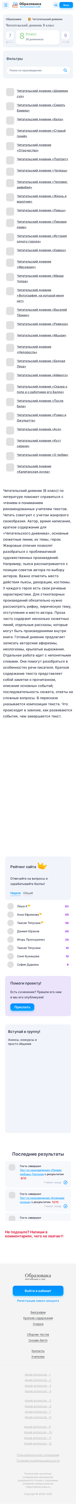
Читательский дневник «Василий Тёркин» (42, 312)
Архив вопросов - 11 (37, 1438)
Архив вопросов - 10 (38, 1432)
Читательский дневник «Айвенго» (42, 375)
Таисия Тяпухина (29, 923)
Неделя (15, 893)
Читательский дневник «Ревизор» (42, 324)
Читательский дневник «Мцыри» (41, 335)
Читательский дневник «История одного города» (42, 238)
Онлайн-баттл (38, 1340)
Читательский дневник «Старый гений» (41, 133)
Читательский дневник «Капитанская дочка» (34, 469)
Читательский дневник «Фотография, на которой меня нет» (40, 295)
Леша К (22, 906)
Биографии (38, 1312)
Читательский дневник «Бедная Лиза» (41, 363)
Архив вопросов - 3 (38, 1385)
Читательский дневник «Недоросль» (34, 349)
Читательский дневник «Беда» (40, 119)
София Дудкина (28, 964)
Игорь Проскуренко (31, 939)
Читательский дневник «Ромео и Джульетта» (41, 417)
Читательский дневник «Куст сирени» (39, 443)
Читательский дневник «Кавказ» (41, 250)
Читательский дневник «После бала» (40, 403)
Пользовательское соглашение (38, 1455)
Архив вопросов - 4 (38, 1391)
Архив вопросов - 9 (37, 1426)
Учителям (38, 1356)
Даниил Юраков (28, 931)
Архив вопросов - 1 (38, 1374)
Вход (66, 5)
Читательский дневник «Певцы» (41, 210)
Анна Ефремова (28, 914)
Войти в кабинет (38, 1291)
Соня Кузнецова (28, 956)
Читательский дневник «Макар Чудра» (40, 278)
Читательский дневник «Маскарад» (34, 264)
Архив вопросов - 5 (38, 1400)
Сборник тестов (38, 1334)
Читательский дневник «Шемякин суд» (42, 93)
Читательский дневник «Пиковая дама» (42, 224)
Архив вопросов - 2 (38, 1380)
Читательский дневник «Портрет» (42, 159)
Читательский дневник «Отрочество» (34, 147)
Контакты (38, 1351)
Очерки (38, 1324)
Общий (28, 893)
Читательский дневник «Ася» (39, 429)
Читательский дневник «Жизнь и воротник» (41, 198)
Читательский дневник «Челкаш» (42, 170)
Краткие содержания (38, 1318)
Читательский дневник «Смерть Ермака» (41, 107)
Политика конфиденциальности (38, 1460)
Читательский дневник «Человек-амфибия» (42, 184)
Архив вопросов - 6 (38, 1406)
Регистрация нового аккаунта (38, 1300)
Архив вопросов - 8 (38, 1417)
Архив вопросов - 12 (38, 1443)
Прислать (22, 1007)
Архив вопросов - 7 (38, 1411)
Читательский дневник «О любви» (43, 455)
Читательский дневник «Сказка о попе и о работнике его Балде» (42, 389)
